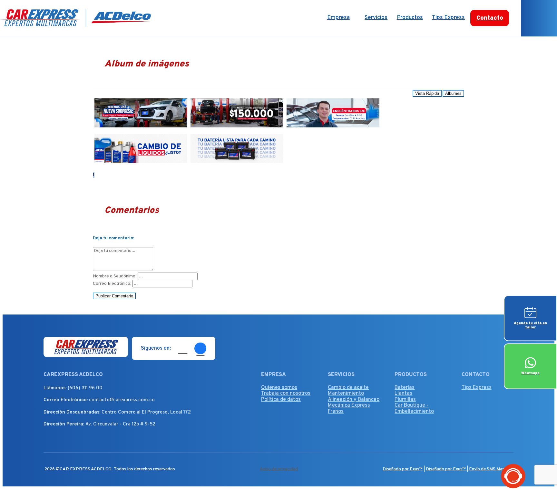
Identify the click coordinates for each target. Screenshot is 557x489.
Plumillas (405, 399)
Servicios (376, 17)
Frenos (336, 411)
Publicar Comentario (114, 296)
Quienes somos (279, 387)
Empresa (338, 17)
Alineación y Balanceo (353, 399)
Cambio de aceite (348, 387)
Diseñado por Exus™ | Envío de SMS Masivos (469, 469)
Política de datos (281, 399)
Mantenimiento (346, 393)
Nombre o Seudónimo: (115, 276)
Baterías (405, 387)
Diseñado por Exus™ (403, 469)
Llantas (403, 393)
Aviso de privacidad (279, 469)
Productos (410, 17)
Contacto (489, 18)
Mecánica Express (349, 405)
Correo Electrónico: (112, 283)
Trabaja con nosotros (285, 393)
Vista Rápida (427, 93)
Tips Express (448, 17)
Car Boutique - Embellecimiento (414, 408)
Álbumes (453, 93)
